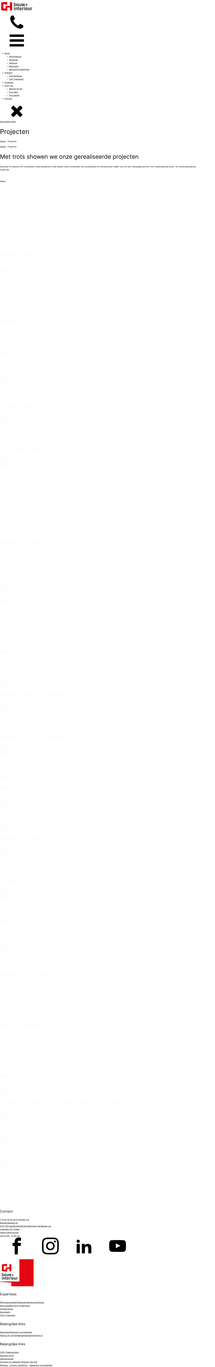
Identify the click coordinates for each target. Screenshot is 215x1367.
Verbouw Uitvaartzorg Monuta (28, 1194)
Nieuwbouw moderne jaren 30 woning (36, 1177)
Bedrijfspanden (7, 660)
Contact (8, 98)
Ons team (13, 92)
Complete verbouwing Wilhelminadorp (36, 194)
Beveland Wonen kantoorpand (28, 906)
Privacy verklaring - (20, 1365)
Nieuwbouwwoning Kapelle (25, 473)
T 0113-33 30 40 (8, 1220)
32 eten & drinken (17, 863)
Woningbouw (15, 56)
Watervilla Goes (15, 601)
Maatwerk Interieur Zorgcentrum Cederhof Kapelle (47, 618)
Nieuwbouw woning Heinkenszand (32, 694)
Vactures (4, 121)
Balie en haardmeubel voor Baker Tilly (35, 1075)
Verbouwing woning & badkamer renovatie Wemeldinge (52, 287)
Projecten (9, 82)
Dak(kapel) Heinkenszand (24, 1007)
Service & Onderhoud (19, 69)
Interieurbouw (15, 76)
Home (3, 141)
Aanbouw (13, 60)
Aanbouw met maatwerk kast (27, 431)
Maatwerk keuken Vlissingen (27, 253)
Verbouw (13, 63)
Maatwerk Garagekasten (23, 321)
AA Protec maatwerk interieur (27, 762)
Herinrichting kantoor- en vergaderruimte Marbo (45, 812)
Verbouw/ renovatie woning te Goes (33, 1058)
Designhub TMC (15, 211)
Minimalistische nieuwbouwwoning (33, 363)
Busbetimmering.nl (34, 1335)
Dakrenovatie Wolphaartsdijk (27, 490)
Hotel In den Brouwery (21, 634)
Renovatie (13, 66)
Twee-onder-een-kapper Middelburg (35, 236)
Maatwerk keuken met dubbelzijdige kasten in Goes (49, 338)
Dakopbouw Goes (16, 880)
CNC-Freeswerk (7, 1315)
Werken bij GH (15, 89)
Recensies (5, 1332)
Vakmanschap (6, 1359)
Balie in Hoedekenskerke (23, 1024)
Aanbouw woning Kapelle (24, 541)
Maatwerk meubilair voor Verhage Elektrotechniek (47, 787)
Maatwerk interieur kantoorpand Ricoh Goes (41, 1041)
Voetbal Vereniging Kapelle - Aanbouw (36, 558)
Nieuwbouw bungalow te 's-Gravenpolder (39, 838)
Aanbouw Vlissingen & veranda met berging (41, 304)
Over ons (8, 85)
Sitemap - (5, 1365)
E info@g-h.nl (22, 1220)
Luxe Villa (9, 719)
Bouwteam (5, 1312)
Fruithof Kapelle (15, 957)
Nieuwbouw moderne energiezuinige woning (42, 1152)
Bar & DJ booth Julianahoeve (27, 389)
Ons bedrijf (14, 95)
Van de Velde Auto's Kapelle (26, 668)
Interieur (8, 73)
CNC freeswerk (16, 79)
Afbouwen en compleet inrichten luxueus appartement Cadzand (60, 1101)
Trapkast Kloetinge (18, 406)
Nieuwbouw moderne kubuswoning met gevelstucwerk (52, 1126)
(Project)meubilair (8, 219)
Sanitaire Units (7, 1355)
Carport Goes (12, 507)
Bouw (7, 53)
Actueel (21, 821)
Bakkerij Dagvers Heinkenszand (30, 651)
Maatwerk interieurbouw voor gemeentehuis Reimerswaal (54, 270)
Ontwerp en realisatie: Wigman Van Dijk (18, 1362)
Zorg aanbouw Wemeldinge (26, 448)
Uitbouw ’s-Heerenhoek (22, 990)
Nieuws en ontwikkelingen (12, 1335)
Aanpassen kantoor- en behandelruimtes (38, 736)
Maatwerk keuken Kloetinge (26, 524)
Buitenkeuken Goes (18, 575)
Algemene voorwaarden (21, 1332)
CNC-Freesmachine (9, 1352)
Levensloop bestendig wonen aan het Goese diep (46, 931)
